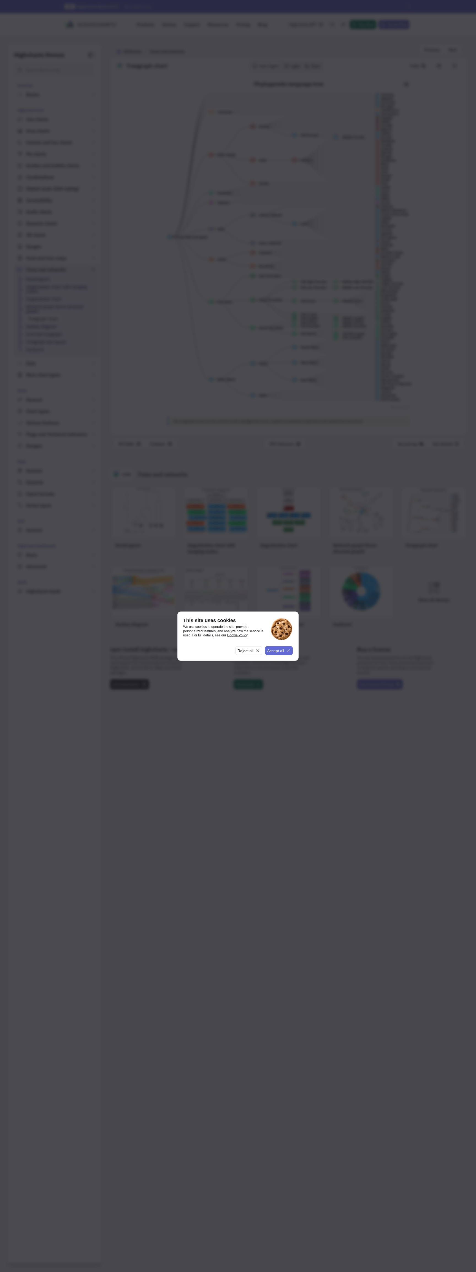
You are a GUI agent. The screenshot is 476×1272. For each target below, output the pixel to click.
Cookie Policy (237, 635)
